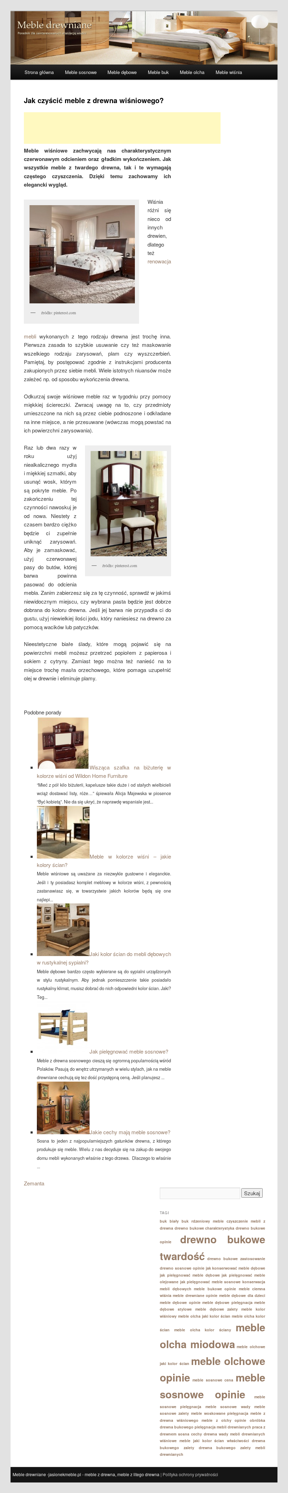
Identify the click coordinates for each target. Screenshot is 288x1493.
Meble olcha (192, 72)
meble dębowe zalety (216, 1309)
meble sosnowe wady (227, 1406)
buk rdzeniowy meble (203, 1221)
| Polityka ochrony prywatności (189, 1474)
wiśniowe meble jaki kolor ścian (192, 1440)
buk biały (169, 1221)
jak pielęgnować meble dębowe (190, 1275)
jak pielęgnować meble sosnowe (210, 1281)
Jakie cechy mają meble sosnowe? (130, 1132)
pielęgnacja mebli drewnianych (223, 1427)
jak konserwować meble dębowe (236, 1268)
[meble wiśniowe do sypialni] (81, 254)
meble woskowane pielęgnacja (220, 1413)
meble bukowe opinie (215, 1288)
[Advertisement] (122, 128)
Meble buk (158, 72)
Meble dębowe (122, 72)
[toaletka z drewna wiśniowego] (128, 504)
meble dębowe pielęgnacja (227, 1302)
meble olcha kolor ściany (202, 1329)
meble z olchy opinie (224, 1420)
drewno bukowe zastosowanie (236, 1258)
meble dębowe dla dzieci (242, 1295)
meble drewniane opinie (195, 1295)
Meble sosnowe (81, 72)
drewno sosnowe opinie (182, 1268)
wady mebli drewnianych (242, 1434)
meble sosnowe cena (213, 1380)
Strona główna (39, 72)
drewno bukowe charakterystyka (205, 1228)
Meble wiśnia (229, 72)
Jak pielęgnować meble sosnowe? (129, 1051)
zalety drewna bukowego (210, 1447)
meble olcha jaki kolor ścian (204, 1316)
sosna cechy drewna (197, 1434)
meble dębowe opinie (180, 1302)
